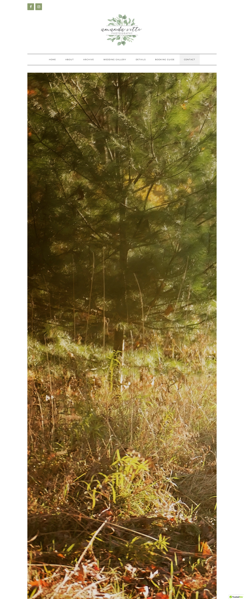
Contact (189, 59)
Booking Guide (165, 59)
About (69, 59)
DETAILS (141, 59)
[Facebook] (30, 6)
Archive (88, 59)
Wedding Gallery (114, 59)
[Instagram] (38, 6)
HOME (52, 59)
